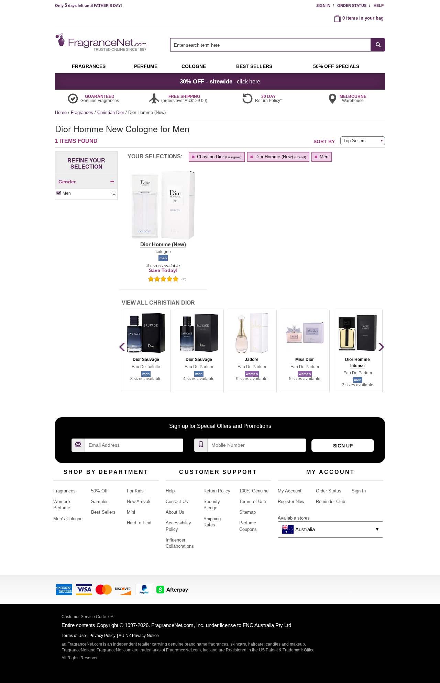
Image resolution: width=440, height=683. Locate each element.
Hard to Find (139, 522)
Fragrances (83, 112)
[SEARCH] (378, 45)
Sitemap (247, 512)
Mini (131, 512)
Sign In (323, 5)
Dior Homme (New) (280, 156)
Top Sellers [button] (354, 140)
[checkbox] (86, 193)
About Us (175, 512)
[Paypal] (144, 589)
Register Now (291, 501)
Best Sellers (103, 512)
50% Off (99, 490)
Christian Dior (111, 112)
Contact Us (177, 501)
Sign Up (343, 445)
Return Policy (217, 490)
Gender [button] (67, 181)
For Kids (135, 490)
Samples (100, 501)
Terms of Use (252, 501)
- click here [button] (220, 81)
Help (379, 5)
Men (323, 156)
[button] (163, 209)
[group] (145, 351)
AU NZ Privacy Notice (139, 635)
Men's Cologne (67, 518)
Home (61, 112)
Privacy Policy (102, 635)
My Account (289, 490)
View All (158, 303)
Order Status (351, 5)
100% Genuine (253, 490)
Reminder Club (330, 501)
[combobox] (277, 45)
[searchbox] (270, 45)
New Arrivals (139, 501)
